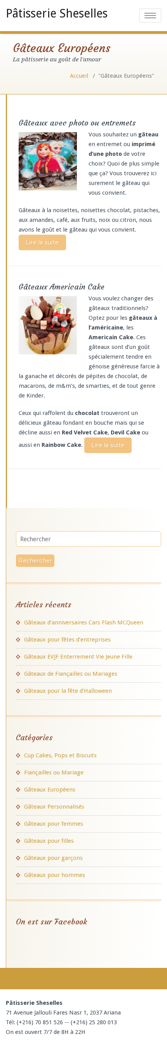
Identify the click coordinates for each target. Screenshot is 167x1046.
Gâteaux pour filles (49, 840)
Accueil (79, 75)
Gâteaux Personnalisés (54, 806)
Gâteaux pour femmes (53, 823)
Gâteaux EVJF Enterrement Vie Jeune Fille (78, 656)
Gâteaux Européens (49, 789)
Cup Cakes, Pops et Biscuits (60, 755)
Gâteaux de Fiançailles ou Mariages (70, 673)
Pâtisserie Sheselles (57, 13)
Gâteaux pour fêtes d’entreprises (67, 639)
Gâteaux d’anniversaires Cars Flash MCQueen (83, 622)
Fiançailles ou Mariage (54, 772)
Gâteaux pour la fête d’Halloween (68, 690)
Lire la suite (42, 242)
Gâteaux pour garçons (53, 857)
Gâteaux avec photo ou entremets (77, 122)
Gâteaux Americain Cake (61, 286)
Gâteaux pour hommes (54, 875)
